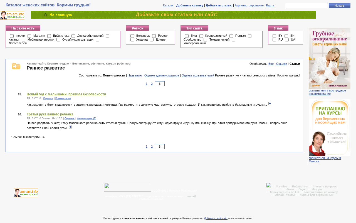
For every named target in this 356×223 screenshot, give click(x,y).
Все (271, 63)
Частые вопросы (325, 186)
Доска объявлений (90, 35)
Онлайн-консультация (77, 39)
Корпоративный (216, 35)
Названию (135, 75)
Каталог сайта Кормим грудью (48, 63)
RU (280, 39)
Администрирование (249, 5)
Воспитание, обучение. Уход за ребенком (101, 63)
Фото (290, 189)
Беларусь (143, 35)
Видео (303, 189)
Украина (142, 39)
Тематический (219, 39)
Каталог (168, 5)
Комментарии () (86, 118)
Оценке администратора (161, 75)
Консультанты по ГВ (285, 192)
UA (293, 39)
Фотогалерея (18, 43)
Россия (163, 35)
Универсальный (195, 43)
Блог (194, 35)
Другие (160, 39)
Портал (240, 35)
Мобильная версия (41, 39)
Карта (270, 5)
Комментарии (63, 98)
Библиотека (61, 35)
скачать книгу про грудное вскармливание (327, 92)
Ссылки (281, 63)
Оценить (48, 98)
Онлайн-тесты (285, 194)
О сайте (282, 186)
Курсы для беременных (316, 194)
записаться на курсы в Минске (325, 159)
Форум (20, 35)
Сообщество (192, 39)
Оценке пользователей (198, 75)
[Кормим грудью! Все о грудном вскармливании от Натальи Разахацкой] (173, 17)
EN (292, 35)
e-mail (191, 196)
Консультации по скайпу (321, 192)
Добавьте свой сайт (216, 218)
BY (280, 35)
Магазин (39, 35)
